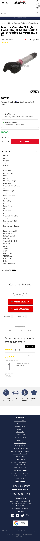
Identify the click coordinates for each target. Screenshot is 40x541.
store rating (17, 531)
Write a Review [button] (21, 301)
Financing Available (20, 446)
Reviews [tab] (7, 317)
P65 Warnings (20, 457)
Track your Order (20, 443)
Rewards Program (20, 426)
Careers (20, 424)
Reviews (20, 440)
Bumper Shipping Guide (20, 448)
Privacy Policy (20, 435)
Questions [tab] (20, 317)
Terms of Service (20, 437)
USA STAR (20, 429)
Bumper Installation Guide (20, 451)
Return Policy (20, 432)
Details (6, 151)
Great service (11, 360)
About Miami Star (20, 421)
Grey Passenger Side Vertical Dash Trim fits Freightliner (9, 375)
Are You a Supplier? (20, 454)
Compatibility (9, 270)
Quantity (5, 137)
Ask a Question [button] (21, 309)
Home (3, 23)
